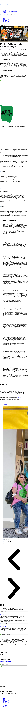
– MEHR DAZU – (3, 203)
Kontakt (4, 704)
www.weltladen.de (4, 614)
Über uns (4, 699)
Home (4, 698)
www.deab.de (3, 626)
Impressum (5, 705)
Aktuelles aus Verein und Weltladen (10, 702)
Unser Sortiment (6, 700)
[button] (14, 560)
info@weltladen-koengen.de (6, 661)
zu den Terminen (3, 404)
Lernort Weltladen (6, 701)
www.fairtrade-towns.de (5, 637)
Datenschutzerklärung (7, 706)
